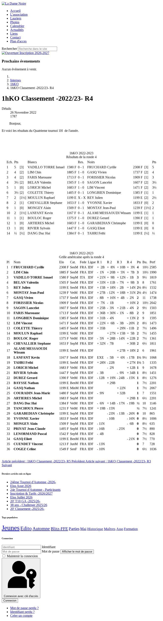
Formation (131, 529)
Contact (15, 37)
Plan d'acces (18, 41)
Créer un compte (21, 615)
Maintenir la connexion (22, 556)
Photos (14, 22)
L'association (19, 14)
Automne (41, 528)
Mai (83, 529)
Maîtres (109, 529)
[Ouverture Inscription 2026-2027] (25, 53)
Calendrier (17, 26)
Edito (26, 528)
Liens (14, 33)
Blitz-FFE (59, 528)
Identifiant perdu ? (22, 612)
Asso (119, 529)
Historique (95, 529)
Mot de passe (50, 551)
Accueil (15, 11)
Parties (74, 528)
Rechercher (9, 48)
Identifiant (48, 547)
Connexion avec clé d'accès (21, 596)
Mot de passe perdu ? (24, 608)
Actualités (17, 30)
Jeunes (11, 528)
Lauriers (15, 18)
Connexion (9, 600)
